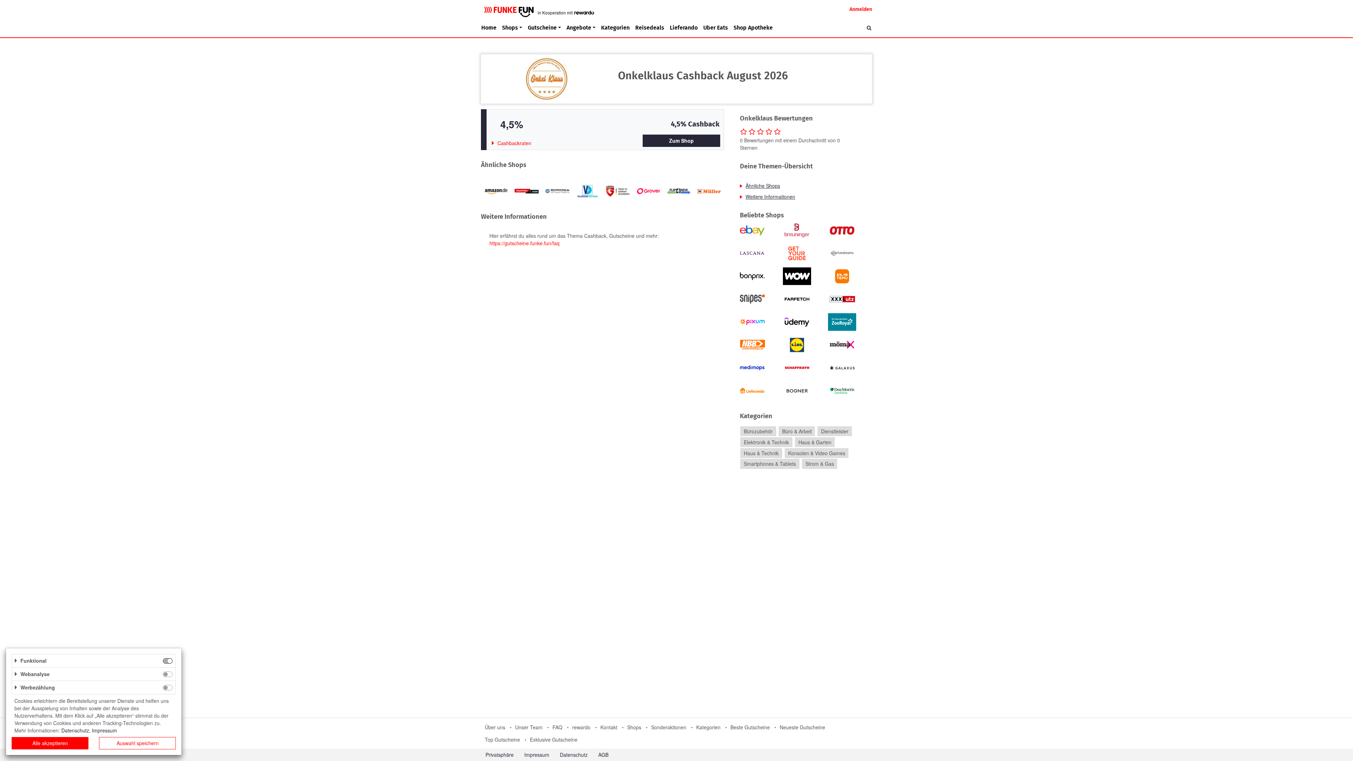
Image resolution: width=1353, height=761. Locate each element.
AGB (603, 754)
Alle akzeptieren (50, 743)
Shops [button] (510, 27)
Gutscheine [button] (542, 27)
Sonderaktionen (668, 727)
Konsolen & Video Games (816, 453)
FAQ (557, 727)
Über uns (495, 727)
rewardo (581, 727)
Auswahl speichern (138, 743)
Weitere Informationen (770, 196)
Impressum (536, 754)
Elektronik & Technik (766, 442)
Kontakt (608, 727)
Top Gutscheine (502, 739)
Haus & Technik (761, 453)
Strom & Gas (819, 464)
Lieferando (684, 27)
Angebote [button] (579, 27)
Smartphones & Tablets (770, 464)
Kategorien (615, 27)
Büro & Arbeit (797, 431)
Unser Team (529, 727)
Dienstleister (834, 431)
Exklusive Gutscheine (553, 739)
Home (488, 27)
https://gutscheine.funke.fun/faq (524, 243)
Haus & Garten (815, 442)
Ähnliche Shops (763, 185)
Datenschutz (574, 754)
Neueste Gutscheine (802, 727)
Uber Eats (715, 27)
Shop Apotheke (753, 27)
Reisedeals (649, 27)
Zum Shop (681, 140)
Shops (634, 727)
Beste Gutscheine (750, 727)
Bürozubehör (758, 431)
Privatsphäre (500, 754)
